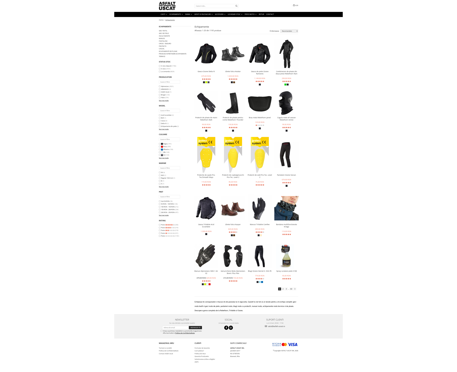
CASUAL (161, 49)
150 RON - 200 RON (168, 209)
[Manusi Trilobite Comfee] (260, 208)
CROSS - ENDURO (165, 43)
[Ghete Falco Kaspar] (233, 208)
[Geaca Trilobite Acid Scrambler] (206, 208)
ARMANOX (165, 89)
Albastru (166, 149)
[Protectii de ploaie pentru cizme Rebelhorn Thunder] (233, 103)
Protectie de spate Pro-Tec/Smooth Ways (206, 176)
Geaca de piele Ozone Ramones (259, 72)
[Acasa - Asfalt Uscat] (171, 6)
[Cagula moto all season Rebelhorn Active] (286, 103)
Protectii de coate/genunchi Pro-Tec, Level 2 (233, 176)
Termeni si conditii (165, 348)
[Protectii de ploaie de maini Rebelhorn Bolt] (206, 103)
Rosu (165, 146)
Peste (163, 225)
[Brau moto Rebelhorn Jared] (260, 103)
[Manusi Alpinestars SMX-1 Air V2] (206, 256)
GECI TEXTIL (163, 31)
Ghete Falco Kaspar (233, 224)
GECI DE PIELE (164, 33)
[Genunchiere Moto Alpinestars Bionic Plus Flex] (233, 256)
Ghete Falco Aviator (233, 71)
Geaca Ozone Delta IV (206, 71)
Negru (165, 144)
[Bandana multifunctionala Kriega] (286, 208)
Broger (163, 95)
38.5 (162, 175)
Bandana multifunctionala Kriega (286, 225)
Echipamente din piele (169, 126)
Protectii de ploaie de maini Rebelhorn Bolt (206, 118)
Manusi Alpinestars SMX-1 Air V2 (206, 272)
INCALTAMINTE (164, 36)
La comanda (165, 71)
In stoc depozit (166, 66)
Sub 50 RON (165, 201)
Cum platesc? (199, 351)
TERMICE (162, 56)
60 (291, 289)
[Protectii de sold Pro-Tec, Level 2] (260, 155)
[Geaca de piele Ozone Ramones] (260, 54)
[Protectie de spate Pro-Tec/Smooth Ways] (206, 155)
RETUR (261, 14)
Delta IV (163, 123)
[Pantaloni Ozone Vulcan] (286, 155)
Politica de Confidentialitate (185, 333)
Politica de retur (200, 354)
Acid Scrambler (166, 115)
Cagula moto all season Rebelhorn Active (286, 118)
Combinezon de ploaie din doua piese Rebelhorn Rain (286, 72)
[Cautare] (236, 6)
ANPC (197, 362)
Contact (270, 14)
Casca (163, 121)
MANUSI (162, 38)
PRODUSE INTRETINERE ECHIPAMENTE (172, 54)
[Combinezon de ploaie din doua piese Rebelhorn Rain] (286, 54)
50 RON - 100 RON (167, 204)
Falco (163, 97)
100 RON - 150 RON (168, 207)
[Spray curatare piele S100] (286, 256)
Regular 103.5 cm (167, 178)
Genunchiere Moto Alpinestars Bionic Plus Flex (233, 272)
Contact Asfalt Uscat (166, 354)
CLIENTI (198, 343)
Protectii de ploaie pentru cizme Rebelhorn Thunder (233, 118)
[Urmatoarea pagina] (294, 288)
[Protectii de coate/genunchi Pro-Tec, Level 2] (233, 155)
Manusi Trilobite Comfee (260, 224)
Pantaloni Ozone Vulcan (286, 175)
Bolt (162, 118)
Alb (164, 152)
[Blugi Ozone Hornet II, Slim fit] (260, 256)
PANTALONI (163, 41)
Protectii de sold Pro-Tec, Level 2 (260, 176)
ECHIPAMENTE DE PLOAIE (168, 51)
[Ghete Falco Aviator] (233, 54)
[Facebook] (226, 328)
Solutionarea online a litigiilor (205, 359)
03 (162, 172)
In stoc (163, 69)
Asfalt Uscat (165, 92)
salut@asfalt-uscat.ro (276, 326)
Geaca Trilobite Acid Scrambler (206, 225)
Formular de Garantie (202, 348)
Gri (164, 155)
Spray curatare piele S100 (286, 271)
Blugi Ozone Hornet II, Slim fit (259, 271)
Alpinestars (165, 86)
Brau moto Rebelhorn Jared (260, 117)
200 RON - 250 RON (168, 212)
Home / (162, 20)
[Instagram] (231, 328)
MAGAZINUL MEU (166, 343)
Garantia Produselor (202, 356)
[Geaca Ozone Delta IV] (206, 54)
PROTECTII (162, 46)
